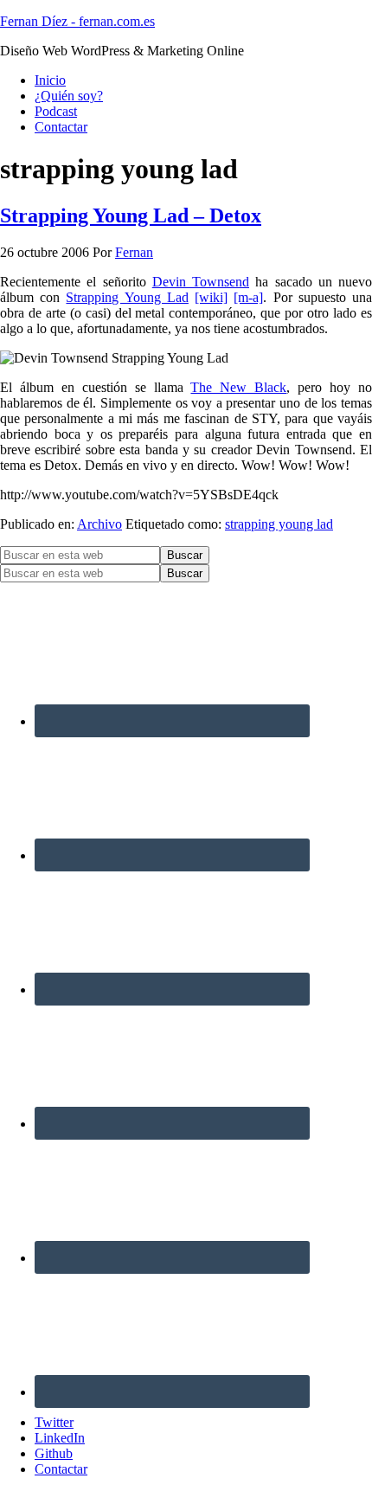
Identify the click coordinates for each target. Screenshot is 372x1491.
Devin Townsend (200, 281)
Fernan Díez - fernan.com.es (77, 21)
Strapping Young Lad (127, 297)
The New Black (238, 387)
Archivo (99, 524)
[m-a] (248, 297)
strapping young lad (279, 524)
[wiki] (211, 297)
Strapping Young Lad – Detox (130, 215)
